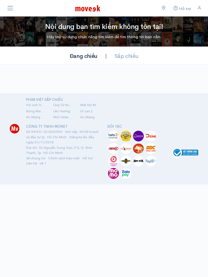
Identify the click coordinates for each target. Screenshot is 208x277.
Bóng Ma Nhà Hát (36, 111)
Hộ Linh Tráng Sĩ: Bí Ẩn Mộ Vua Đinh (36, 105)
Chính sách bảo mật (64, 158)
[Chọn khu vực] (164, 8)
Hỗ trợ (87, 158)
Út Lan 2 (86, 111)
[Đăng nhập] (199, 8)
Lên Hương (61, 111)
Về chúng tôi (36, 158)
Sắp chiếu (126, 56)
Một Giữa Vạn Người (63, 117)
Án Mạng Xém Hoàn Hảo (90, 117)
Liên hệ (31, 163)
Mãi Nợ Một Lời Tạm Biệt (90, 105)
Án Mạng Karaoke (36, 117)
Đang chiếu (84, 56)
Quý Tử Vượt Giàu (63, 105)
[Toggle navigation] (10, 8)
